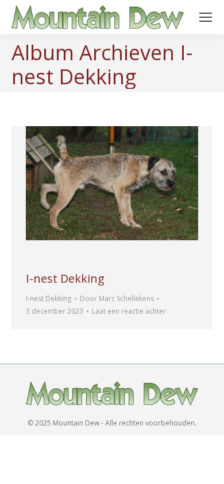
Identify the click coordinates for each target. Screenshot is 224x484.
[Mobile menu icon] (206, 17)
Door (117, 298)
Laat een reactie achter (129, 311)
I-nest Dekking (65, 278)
